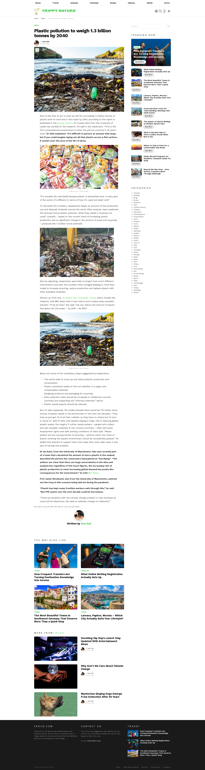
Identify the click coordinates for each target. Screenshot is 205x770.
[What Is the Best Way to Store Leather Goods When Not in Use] (136, 134)
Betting (136, 195)
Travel (55, 3)
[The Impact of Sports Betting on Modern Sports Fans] (136, 124)
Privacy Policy (155, 767)
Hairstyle (137, 231)
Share (37, 50)
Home (136, 240)
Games (136, 226)
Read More (148, 75)
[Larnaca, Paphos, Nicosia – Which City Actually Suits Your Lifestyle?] (102, 597)
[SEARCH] (160, 11)
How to (137, 243)
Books (113, 3)
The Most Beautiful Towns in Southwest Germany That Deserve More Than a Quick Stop (55, 618)
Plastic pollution (44, 507)
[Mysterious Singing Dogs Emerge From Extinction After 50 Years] (55, 704)
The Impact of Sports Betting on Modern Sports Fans (157, 123)
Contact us (167, 767)
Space (136, 276)
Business (137, 202)
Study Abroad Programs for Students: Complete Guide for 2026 (157, 158)
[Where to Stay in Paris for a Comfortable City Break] (136, 147)
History (131, 3)
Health (136, 233)
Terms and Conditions (131, 767)
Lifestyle (94, 3)
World (149, 3)
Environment (139, 217)
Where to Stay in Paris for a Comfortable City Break (156, 146)
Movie (136, 252)
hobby (136, 238)
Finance (137, 221)
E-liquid (137, 210)
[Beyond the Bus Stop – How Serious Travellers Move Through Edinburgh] (136, 171)
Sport (136, 278)
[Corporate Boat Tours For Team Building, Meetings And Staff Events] (136, 112)
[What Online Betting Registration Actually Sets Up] (102, 556)
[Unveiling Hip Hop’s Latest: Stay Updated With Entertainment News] (55, 649)
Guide (136, 228)
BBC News (93, 473)
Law (135, 247)
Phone (136, 264)
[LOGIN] (156, 11)
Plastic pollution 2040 (67, 507)
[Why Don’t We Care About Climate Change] (55, 676)
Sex (135, 271)
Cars (135, 205)
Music (136, 257)
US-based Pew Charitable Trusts (79, 297)
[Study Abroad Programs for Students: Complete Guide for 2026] (136, 158)
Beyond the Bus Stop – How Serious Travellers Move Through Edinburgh (156, 171)
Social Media (139, 273)
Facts (167, 3)
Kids (135, 245)
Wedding (137, 290)
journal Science (65, 123)
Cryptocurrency (140, 207)
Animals (74, 3)
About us (145, 767)
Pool (135, 266)
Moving (136, 255)
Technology (138, 283)
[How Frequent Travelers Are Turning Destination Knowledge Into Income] (55, 556)
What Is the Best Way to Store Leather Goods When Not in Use (156, 134)
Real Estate (138, 269)
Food (136, 224)
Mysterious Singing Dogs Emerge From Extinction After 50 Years (101, 695)
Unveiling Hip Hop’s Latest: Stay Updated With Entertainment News (101, 641)
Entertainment (139, 214)
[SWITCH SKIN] (164, 11)
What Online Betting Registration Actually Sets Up (157, 70)
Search (168, 26)
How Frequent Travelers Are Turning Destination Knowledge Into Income (54, 577)
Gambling (85, 571)
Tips (135, 285)
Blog (135, 198)
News (38, 3)
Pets (135, 262)
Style (136, 281)
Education (138, 212)
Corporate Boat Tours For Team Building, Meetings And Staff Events (157, 111)
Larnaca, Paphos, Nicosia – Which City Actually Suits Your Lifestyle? (102, 617)
